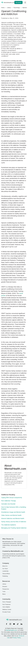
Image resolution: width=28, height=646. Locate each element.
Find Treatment (6, 604)
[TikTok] (18, 624)
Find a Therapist (6, 602)
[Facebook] (6, 624)
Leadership (5, 571)
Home (3, 7)
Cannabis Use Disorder (8, 504)
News (4, 594)
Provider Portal (6, 612)
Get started (18, 2)
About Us (4, 566)
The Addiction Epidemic (8, 525)
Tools (3, 591)
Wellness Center (6, 609)
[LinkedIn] (21, 624)
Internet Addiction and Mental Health (12, 518)
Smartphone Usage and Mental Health (13, 512)
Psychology (16, 7)
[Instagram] (10, 624)
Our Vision (5, 568)
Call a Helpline (6, 607)
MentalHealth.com (11, 630)
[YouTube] (14, 624)
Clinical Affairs (6, 573)
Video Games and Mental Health (11, 515)
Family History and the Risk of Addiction (13, 521)
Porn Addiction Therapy (8, 501)
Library (9, 7)
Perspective (5, 589)
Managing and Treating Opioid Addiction (14, 528)
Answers (4, 586)
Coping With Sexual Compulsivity (11, 497)
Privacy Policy (16, 637)
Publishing (5, 576)
